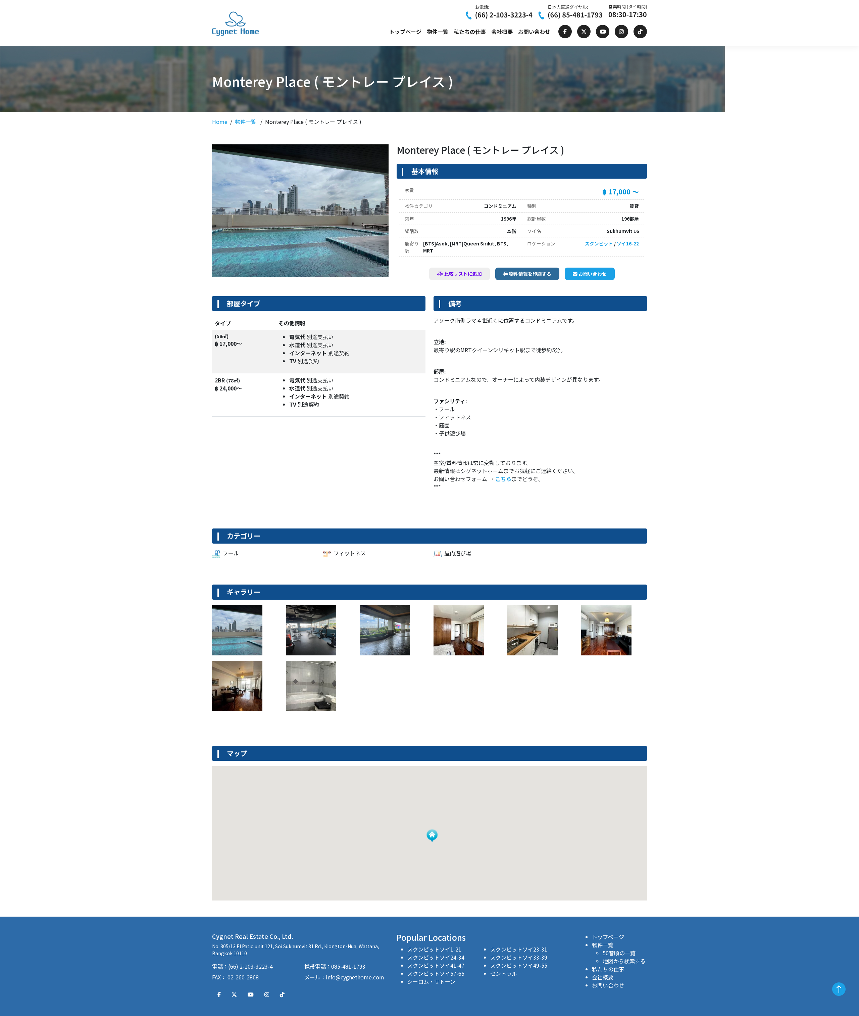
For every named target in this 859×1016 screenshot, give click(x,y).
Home (220, 122)
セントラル (503, 973)
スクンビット (599, 243)
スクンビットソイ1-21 (434, 949)
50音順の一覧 (619, 953)
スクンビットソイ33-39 (518, 957)
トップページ (405, 32)
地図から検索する (624, 961)
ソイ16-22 (628, 243)
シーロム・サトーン (431, 981)
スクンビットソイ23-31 (518, 949)
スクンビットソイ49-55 (518, 965)
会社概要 (502, 32)
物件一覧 (437, 32)
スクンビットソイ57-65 (435, 973)
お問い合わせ (534, 32)
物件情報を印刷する (529, 273)
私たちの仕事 (470, 32)
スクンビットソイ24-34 (435, 957)
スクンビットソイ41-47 (435, 965)
